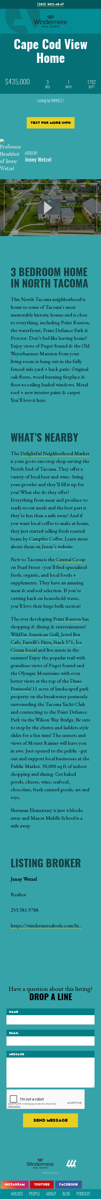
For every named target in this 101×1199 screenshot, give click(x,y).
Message (16, 1054)
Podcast (83, 1194)
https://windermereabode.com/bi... (46, 925)
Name (13, 1011)
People (34, 1194)
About (51, 1194)
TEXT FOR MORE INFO (51, 123)
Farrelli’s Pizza (37, 642)
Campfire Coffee (45, 538)
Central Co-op (70, 559)
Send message (50, 1120)
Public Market (25, 766)
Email (14, 1033)
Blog (66, 1194)
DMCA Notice (50, 1172)
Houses (17, 1194)
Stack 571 (63, 642)
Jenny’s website (57, 546)
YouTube (42, 1184)
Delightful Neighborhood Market (54, 453)
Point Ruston (67, 618)
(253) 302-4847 (50, 4)
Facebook (68, 1184)
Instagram (15, 1184)
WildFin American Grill (35, 634)
